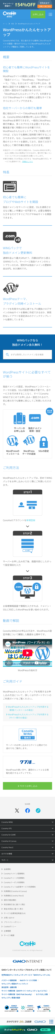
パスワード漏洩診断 (9, 980)
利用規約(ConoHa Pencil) (14, 895)
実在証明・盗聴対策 (9, 987)
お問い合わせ (9, 917)
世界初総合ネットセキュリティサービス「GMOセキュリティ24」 (26, 975)
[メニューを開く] (50, 14)
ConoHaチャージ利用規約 (14, 878)
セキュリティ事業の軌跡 (10, 997)
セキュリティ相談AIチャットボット (14, 983)
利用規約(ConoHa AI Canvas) (15, 891)
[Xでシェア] (17, 810)
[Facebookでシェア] (27, 810)
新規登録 (30, 520)
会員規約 (7, 869)
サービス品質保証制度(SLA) (15, 913)
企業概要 (7, 931)
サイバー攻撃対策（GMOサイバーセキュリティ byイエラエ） (24, 990)
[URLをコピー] (38, 810)
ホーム (5, 24)
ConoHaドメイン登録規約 (14, 873)
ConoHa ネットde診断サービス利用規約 (20, 886)
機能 (12, 24)
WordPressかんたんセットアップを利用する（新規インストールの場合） (28, 708)
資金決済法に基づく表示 (13, 909)
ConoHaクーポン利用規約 (14, 882)
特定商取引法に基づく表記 (14, 904)
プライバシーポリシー (12, 922)
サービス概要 (9, 935)
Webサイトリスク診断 (28, 980)
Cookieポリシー (10, 926)
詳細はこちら (27, 161)
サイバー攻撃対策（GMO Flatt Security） (17, 994)
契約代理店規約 (10, 900)
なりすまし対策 (42, 994)
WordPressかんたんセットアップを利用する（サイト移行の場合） (28, 716)
